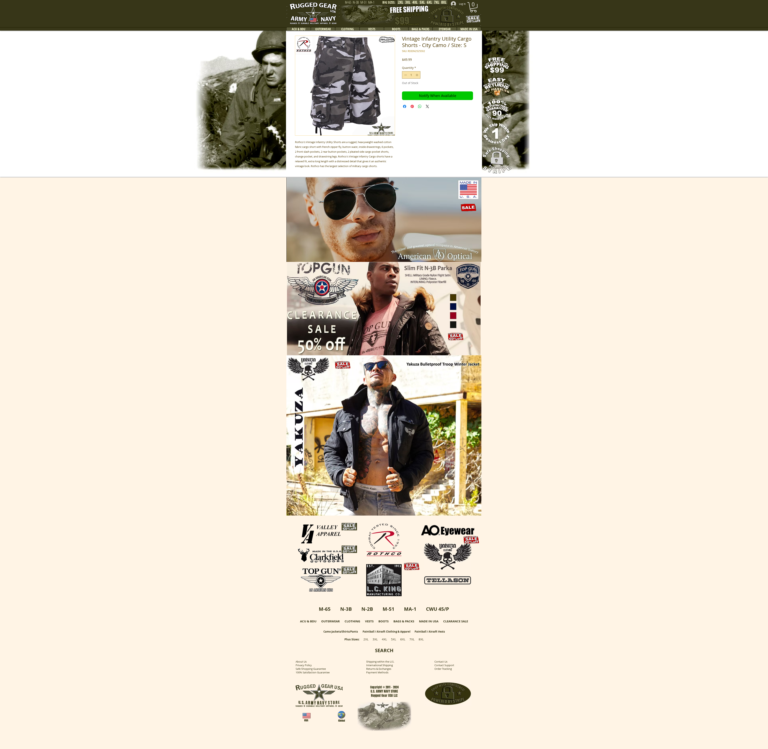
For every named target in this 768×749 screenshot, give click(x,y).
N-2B (367, 609)
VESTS (369, 621)
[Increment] (417, 74)
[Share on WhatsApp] (419, 106)
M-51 (388, 609)
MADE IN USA (428, 621)
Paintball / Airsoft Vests (430, 631)
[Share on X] (427, 106)
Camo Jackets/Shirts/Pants (340, 631)
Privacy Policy (304, 665)
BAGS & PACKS (403, 621)
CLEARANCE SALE (455, 621)
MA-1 (410, 609)
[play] (473, 258)
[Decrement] (405, 74)
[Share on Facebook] (404, 106)
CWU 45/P (437, 609)
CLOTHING (352, 621)
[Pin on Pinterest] (412, 106)
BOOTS (383, 621)
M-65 (325, 609)
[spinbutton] (411, 74)
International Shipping (379, 665)
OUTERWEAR (330, 621)
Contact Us (440, 661)
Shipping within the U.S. (380, 661)
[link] (473, 7)
